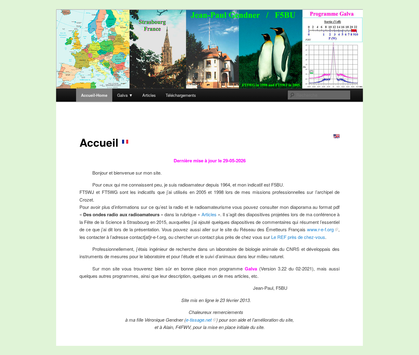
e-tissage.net (199, 319)
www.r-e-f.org (320, 229)
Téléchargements (181, 95)
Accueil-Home (94, 95)
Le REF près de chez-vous (298, 237)
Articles (149, 95)
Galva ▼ (125, 95)
